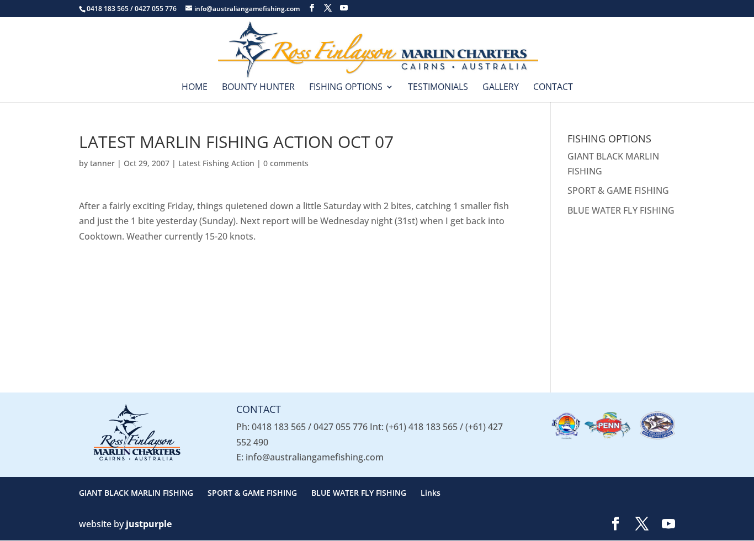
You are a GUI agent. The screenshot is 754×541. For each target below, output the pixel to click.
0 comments (286, 163)
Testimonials (438, 88)
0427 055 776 (341, 427)
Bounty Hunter (258, 88)
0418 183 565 (279, 427)
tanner (102, 163)
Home (195, 88)
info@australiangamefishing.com (315, 457)
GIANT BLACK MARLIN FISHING (136, 492)
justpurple (149, 524)
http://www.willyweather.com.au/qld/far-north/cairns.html (636, 354)
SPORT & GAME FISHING (618, 190)
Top (727, 514)
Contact (553, 88)
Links (430, 492)
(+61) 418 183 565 (422, 427)
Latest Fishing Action (216, 163)
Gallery (500, 88)
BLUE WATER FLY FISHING (621, 210)
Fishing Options (346, 88)
